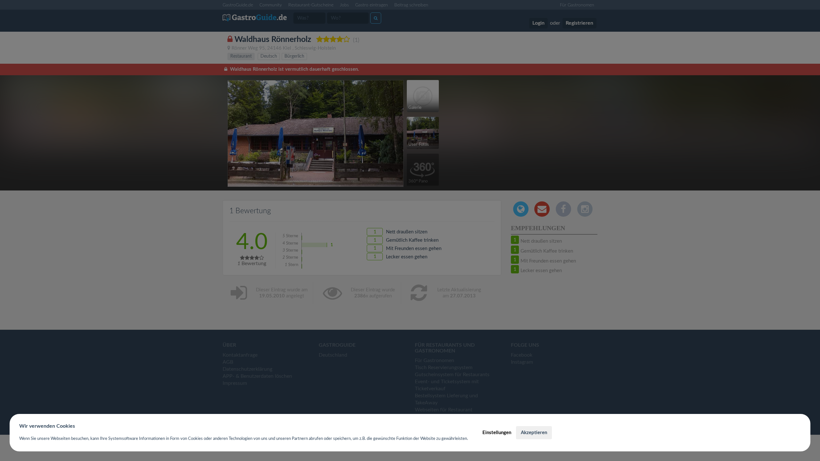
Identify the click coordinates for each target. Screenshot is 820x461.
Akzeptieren (534, 432)
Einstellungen (496, 432)
